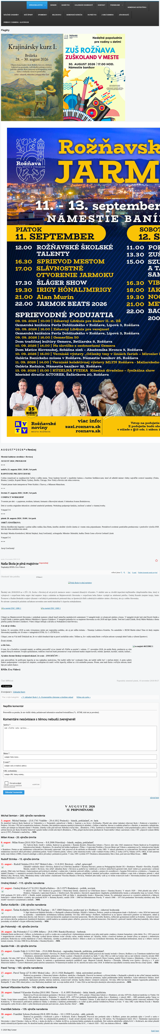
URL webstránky (10, 771)
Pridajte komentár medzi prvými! (148, 572)
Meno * (6, 753)
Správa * (6, 725)
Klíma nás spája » (84, 697)
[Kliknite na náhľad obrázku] (80, 583)
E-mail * (6, 762)
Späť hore (155, 1031)
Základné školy (19, 692)
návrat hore (154, 798)
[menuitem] (37, 5)
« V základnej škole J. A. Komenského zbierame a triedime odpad (47, 697)
